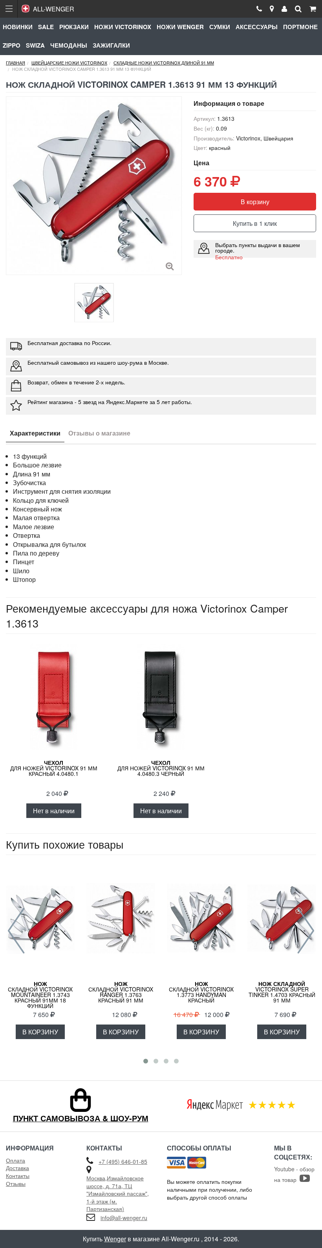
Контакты (17, 1176)
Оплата (15, 1160)
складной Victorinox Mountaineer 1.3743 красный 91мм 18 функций (40, 995)
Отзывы (16, 1183)
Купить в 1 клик (255, 223)
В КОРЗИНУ (40, 1031)
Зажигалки (111, 45)
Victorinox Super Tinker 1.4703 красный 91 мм (282, 992)
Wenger (115, 1238)
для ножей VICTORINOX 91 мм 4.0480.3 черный (161, 768)
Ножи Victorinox (122, 26)
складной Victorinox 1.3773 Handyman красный (201, 992)
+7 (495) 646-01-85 (123, 1161)
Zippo (11, 45)
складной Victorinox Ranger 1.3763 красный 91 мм (120, 992)
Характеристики (35, 433)
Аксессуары (257, 26)
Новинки (18, 26)
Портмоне (300, 26)
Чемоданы (68, 45)
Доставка (17, 1168)
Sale (46, 26)
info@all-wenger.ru (124, 1218)
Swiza (35, 45)
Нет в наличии (54, 810)
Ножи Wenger (180, 26)
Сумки (219, 26)
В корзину (255, 201)
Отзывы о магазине (99, 433)
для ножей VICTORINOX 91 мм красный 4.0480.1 (53, 768)
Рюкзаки (74, 26)
